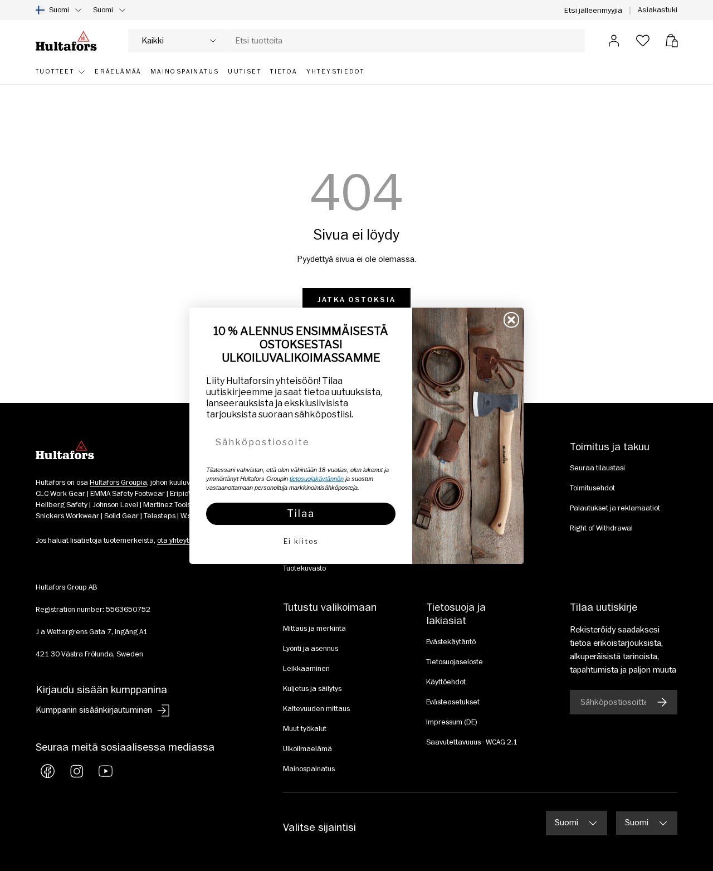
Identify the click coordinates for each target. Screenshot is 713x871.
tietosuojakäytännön (317, 478)
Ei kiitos (301, 541)
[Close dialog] (511, 320)
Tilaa (301, 513)
